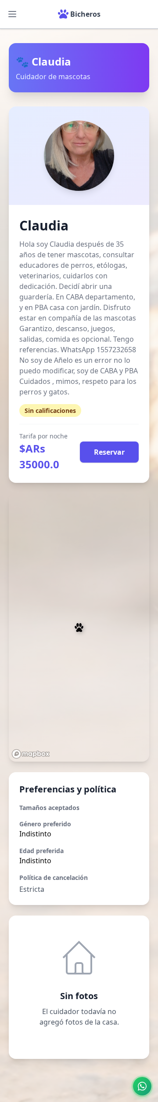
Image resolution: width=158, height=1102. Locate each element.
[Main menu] (12, 14)
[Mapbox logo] (30, 754)
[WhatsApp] (142, 1086)
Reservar (109, 452)
